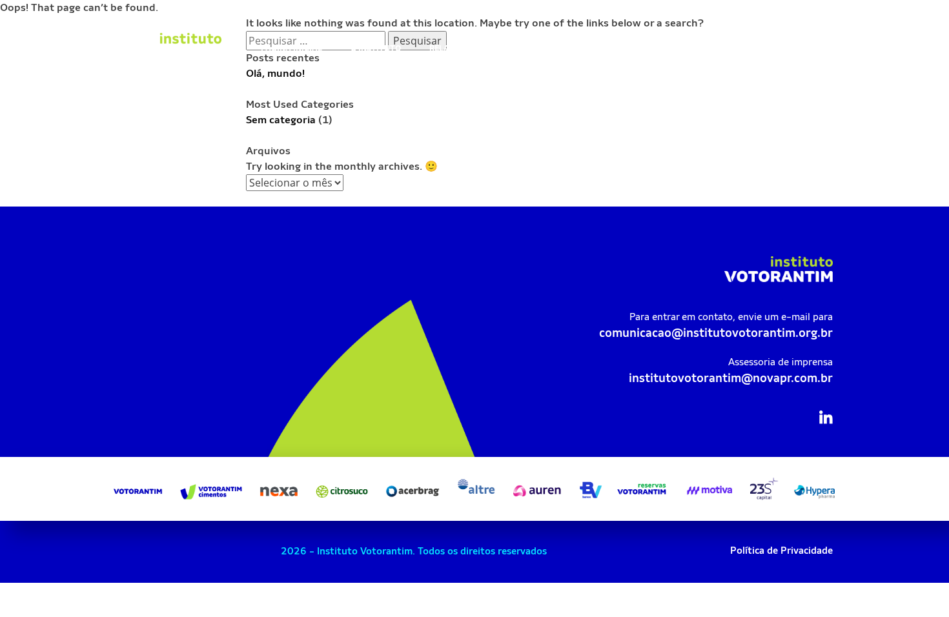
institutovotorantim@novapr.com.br (731, 378)
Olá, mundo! (275, 73)
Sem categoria (281, 120)
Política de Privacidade (781, 550)
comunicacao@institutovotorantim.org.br (716, 332)
